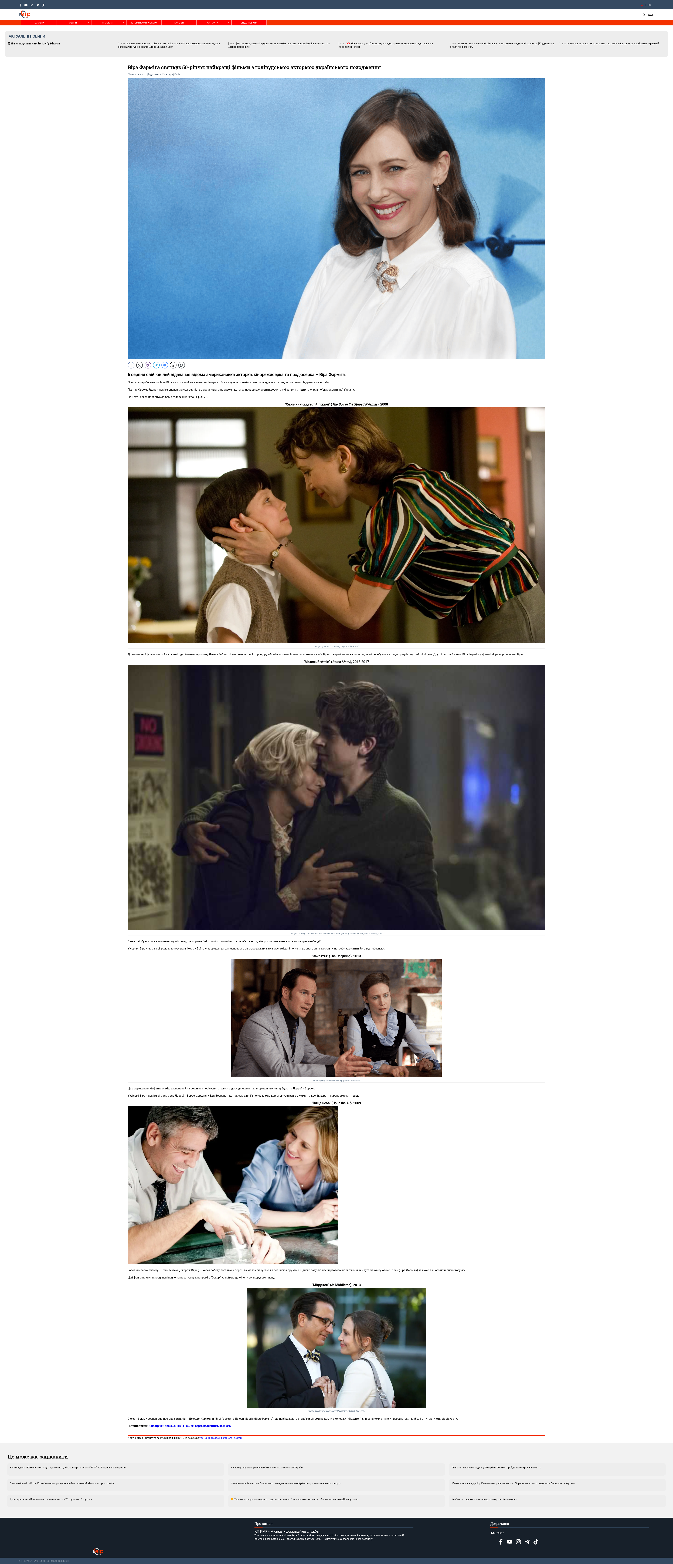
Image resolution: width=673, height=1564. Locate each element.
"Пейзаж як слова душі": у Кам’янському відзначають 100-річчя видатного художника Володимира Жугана (513, 1483)
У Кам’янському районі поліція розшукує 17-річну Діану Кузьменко (602, 43)
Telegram (237, 1438)
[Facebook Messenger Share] (164, 365)
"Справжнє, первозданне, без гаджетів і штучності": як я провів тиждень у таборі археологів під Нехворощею (295, 1499)
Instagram (226, 1438)
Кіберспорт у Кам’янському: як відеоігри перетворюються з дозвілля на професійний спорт (165, 45)
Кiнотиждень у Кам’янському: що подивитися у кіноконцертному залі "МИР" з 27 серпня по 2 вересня (68, 1467)
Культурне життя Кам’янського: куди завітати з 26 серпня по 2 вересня (51, 1499)
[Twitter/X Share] (139, 365)
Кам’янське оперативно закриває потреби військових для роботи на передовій (389, 43)
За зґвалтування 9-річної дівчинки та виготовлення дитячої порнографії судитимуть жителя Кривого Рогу (281, 45)
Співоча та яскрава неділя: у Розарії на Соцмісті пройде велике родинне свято (496, 1467)
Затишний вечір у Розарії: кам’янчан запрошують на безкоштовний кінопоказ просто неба (62, 1483)
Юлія (177, 74)
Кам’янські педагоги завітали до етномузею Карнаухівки (484, 1499)
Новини (72, 22)
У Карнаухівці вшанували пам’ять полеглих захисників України (267, 1467)
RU (649, 5)
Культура (167, 74)
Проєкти (107, 22)
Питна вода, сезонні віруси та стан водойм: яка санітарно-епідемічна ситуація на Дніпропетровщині (58, 45)
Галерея (179, 22)
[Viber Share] (148, 365)
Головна (39, 22)
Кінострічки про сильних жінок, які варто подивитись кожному (190, 1426)
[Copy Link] (181, 365)
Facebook (214, 1438)
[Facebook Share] (131, 365)
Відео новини (249, 22)
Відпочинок (154, 74)
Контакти (212, 22)
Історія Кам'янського (144, 22)
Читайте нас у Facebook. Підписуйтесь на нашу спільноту (483, 43)
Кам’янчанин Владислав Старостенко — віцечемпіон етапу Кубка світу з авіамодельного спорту (286, 1483)
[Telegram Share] (156, 365)
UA (641, 5)
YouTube (204, 1438)
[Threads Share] (173, 365)
